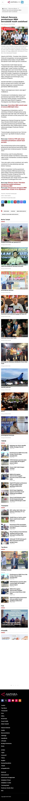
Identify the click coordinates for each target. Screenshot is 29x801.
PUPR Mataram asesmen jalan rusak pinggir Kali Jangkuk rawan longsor (18, 461)
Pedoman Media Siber (7, 788)
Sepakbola (4, 738)
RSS (2, 790)
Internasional (5, 775)
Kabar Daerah (5, 724)
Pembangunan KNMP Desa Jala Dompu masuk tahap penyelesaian (18, 454)
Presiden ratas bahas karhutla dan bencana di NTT (14, 410)
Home (5, 8)
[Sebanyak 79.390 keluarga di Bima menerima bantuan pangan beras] (5, 541)
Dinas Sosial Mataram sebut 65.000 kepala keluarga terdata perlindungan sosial (18, 499)
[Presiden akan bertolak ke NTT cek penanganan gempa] (14, 280)
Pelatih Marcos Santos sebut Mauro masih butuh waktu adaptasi (18, 519)
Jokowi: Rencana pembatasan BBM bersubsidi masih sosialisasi (11, 10)
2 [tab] (12, 628)
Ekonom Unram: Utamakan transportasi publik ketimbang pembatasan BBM (13, 184)
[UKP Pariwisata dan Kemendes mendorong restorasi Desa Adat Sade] (14, 328)
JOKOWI (13, 211)
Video (2, 716)
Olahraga (3, 735)
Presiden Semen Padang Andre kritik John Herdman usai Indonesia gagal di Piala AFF (14, 313)
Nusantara (4, 718)
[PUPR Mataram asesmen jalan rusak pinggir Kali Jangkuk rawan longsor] (5, 462)
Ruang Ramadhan (6, 763)
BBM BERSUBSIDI (21, 211)
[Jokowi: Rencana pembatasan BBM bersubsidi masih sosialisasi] (14, 560)
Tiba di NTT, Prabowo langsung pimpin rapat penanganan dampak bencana (12, 265)
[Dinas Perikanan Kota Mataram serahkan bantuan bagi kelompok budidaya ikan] (5, 534)
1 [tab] (10, 628)
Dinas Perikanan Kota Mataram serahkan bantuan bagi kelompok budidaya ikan (18, 533)
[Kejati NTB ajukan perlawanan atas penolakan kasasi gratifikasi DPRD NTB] (5, 485)
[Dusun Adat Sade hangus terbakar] (5, 469)
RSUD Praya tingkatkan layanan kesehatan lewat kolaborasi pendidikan (17, 492)
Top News (4, 547)
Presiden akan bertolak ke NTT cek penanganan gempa (11, 289)
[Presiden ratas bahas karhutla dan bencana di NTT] (14, 401)
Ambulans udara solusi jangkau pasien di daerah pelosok (13, 386)
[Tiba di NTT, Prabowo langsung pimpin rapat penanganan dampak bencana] (14, 256)
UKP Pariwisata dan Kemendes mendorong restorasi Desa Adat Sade (14, 337)
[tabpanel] (14, 619)
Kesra (2, 746)
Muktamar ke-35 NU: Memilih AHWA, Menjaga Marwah (18, 446)
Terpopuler (4, 505)
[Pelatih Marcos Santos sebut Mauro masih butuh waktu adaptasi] (5, 519)
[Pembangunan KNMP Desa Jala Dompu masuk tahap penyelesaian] (5, 455)
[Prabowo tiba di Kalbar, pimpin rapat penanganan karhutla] (14, 425)
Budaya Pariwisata (6, 743)
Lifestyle (3, 741)
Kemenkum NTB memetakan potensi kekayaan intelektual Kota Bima (18, 526)
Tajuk (2, 752)
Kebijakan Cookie (6, 782)
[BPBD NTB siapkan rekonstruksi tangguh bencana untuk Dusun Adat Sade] (5, 476)
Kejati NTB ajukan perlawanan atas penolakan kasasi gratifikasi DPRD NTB (18, 484)
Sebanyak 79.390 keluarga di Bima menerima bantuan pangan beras (18, 540)
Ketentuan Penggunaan (8, 777)
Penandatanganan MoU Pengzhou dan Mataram (12, 623)
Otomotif (3, 755)
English (3, 760)
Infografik (4, 630)
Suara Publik (4, 721)
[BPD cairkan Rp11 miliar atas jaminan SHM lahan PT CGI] (5, 512)
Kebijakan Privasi (6, 780)
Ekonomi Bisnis (13, 8)
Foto (2, 606)
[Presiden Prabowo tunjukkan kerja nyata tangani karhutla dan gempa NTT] (14, 232)
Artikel (3, 750)
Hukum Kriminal (5, 727)
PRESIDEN (6, 211)
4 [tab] (16, 628)
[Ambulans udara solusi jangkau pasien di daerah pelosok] (14, 377)
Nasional (3, 772)
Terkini (3, 705)
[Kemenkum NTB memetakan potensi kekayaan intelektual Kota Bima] (5, 527)
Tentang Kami (5, 785)
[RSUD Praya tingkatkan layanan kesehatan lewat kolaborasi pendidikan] (5, 492)
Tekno (3, 758)
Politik (3, 730)
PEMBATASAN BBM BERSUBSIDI (10, 214)
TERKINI (3, 441)
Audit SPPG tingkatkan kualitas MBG (14, 680)
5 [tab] (19, 628)
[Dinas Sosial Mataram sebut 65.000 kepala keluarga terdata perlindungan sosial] (5, 499)
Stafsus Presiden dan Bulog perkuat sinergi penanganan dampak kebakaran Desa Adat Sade (14, 362)
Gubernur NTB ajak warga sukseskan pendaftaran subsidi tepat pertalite (13, 140)
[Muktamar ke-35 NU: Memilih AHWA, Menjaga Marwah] (5, 447)
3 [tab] (14, 628)
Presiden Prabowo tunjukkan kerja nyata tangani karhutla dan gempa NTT (13, 241)
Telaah (3, 765)
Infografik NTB (5, 768)
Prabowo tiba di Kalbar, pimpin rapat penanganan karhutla (12, 434)
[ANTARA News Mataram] (16, 2)
